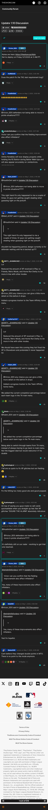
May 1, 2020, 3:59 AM (29, 465)
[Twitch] (31, 684)
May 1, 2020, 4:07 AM (16, 566)
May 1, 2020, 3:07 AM (32, 109)
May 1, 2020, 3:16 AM (32, 177)
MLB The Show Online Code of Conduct (24, 739)
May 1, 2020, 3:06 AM (32, 93)
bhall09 (11, 604)
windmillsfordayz (10, 131)
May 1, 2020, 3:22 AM (34, 261)
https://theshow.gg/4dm (25, 54)
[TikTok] (45, 684)
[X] (3, 684)
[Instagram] (10, 684)
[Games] (34, 3)
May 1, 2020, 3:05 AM (31, 74)
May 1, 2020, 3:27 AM (33, 319)
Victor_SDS (13, 48)
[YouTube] (24, 684)
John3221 (11, 487)
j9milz (6, 411)
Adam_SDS (12, 365)
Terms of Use (24, 727)
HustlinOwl (12, 93)
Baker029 (11, 650)
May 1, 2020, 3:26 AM (34, 290)
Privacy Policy (24, 731)
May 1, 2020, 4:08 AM (29, 604)
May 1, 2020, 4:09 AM (31, 650)
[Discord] (38, 684)
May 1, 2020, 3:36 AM (23, 411)
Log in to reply (39, 38)
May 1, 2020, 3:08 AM (32, 153)
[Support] (39, 3)
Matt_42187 (12, 177)
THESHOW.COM (8, 3)
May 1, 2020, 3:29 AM (32, 365)
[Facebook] (17, 684)
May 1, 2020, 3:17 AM (32, 212)
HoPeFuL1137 (13, 319)
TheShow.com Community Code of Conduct (24, 735)
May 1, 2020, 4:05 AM (31, 487)
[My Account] (45, 3)
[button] (3, 807)
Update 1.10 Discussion (28, 180)
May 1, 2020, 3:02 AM (16, 51)
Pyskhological (9, 465)
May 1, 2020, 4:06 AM (16, 526)
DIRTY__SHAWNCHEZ (12, 261)
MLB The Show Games (24, 743)
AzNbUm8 (11, 74)
